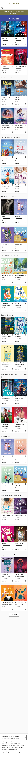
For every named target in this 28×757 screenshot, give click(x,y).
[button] (12, 38)
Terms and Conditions (7, 738)
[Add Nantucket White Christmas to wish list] (25, 164)
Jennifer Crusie (6, 517)
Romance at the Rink (8, 436)
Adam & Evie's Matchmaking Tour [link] (20, 275)
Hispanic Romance (7, 555)
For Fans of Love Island (9, 256)
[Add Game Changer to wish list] (25, 251)
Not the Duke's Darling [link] (7, 424)
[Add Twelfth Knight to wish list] (12, 251)
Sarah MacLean (6, 398)
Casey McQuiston (6, 305)
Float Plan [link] (17, 303)
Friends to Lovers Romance (10, 496)
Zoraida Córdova (6, 576)
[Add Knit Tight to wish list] (12, 550)
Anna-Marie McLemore (20, 576)
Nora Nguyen (18, 277)
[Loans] (22, 8)
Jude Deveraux (19, 186)
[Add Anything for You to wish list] (25, 550)
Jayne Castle (5, 40)
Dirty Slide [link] (17, 97)
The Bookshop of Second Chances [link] (7, 362)
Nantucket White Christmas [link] (20, 157)
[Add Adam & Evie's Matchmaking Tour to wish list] (25, 282)
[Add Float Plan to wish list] (25, 310)
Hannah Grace (19, 218)
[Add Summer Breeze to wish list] (12, 164)
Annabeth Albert (6, 545)
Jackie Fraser (6, 364)
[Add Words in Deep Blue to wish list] (25, 341)
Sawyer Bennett (6, 218)
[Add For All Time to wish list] (25, 191)
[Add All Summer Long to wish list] (12, 191)
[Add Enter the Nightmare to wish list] (25, 45)
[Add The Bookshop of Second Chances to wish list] (12, 369)
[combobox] (11, 8)
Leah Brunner (19, 457)
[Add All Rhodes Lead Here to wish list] (25, 609)
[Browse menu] (25, 8)
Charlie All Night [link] (6, 515)
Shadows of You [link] (19, 125)
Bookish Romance (7, 315)
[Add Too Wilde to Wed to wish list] (25, 431)
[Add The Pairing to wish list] (12, 310)
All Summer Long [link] (6, 185)
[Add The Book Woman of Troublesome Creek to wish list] (12, 341)
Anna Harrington (19, 398)
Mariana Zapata (19, 604)
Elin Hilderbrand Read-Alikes (10, 137)
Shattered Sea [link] (5, 125)
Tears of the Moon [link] (19, 515)
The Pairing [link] (5, 303)
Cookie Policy (18, 753)
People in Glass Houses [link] (20, 66)
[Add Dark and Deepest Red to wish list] (25, 581)
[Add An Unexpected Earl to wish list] (25, 403)
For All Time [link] (18, 185)
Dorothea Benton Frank (7, 186)
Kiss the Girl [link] (5, 574)
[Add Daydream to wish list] (25, 223)
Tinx (4, 277)
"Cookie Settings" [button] (18, 747)
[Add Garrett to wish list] (12, 223)
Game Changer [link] (18, 244)
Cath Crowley (19, 336)
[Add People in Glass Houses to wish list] (25, 73)
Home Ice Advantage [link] (7, 97)
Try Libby (5, 11)
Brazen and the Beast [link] (7, 396)
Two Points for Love (7, 196)
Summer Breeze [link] (6, 157)
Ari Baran (5, 99)
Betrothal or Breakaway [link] (20, 456)
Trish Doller (18, 305)
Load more (14, 614)
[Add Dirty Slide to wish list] (25, 104)
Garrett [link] (3, 216)
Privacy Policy (18, 738)
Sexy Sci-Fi (14, 19)
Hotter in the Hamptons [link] (7, 275)
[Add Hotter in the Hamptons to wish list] (12, 282)
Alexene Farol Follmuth (7, 246)
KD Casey (18, 99)
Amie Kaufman (6, 68)
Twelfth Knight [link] (5, 244)
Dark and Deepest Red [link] (20, 574)
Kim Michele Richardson (7, 336)
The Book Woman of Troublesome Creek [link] (7, 335)
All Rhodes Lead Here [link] (20, 602)
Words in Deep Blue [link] (20, 335)
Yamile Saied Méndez (7, 604)
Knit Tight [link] (4, 543)
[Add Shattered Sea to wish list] (12, 132)
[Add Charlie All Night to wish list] (12, 522)
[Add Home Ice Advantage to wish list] (12, 104)
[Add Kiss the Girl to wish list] (12, 581)
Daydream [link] (17, 216)
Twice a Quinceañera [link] (7, 602)
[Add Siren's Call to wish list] (12, 45)
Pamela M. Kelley (19, 158)
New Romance (6, 78)
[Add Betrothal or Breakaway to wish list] (25, 463)
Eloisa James (18, 426)
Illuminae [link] (4, 66)
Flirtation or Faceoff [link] (7, 484)
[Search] (2, 8)
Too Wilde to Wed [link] (19, 424)
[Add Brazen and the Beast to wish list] (12, 403)
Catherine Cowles (6, 127)
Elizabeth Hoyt (6, 426)
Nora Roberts (18, 517)
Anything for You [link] (19, 543)
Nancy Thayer (6, 158)
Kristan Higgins (19, 545)
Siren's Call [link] (4, 38)
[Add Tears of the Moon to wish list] (25, 522)
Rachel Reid (18, 246)
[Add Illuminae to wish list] (12, 73)
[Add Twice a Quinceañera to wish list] (12, 609)
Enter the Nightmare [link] (20, 38)
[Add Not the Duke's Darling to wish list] (12, 431)
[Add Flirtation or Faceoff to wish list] (12, 491)
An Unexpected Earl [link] (20, 396)
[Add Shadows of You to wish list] (25, 132)
